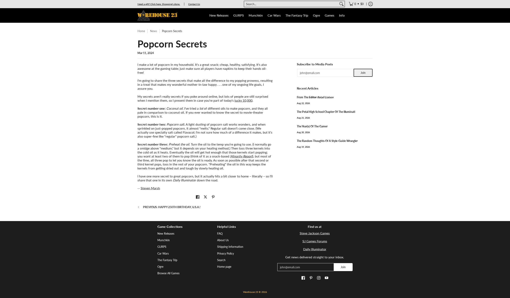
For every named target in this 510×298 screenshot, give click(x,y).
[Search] (341, 4)
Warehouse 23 (250, 291)
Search (221, 260)
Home (141, 31)
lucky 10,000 (243, 100)
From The (315, 97)
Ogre (160, 266)
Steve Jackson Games (315, 233)
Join (363, 72)
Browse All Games (168, 273)
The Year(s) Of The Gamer (312, 126)
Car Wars (163, 253)
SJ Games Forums (314, 241)
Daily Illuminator (314, 249)
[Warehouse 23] (157, 15)
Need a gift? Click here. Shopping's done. (158, 4)
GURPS (161, 246)
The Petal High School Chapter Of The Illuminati (326, 111)
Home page (224, 266)
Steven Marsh (150, 188)
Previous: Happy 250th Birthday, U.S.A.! (171, 207)
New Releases (165, 233)
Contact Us (194, 4)
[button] (197, 197)
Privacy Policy (225, 253)
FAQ (220, 233)
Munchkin (163, 240)
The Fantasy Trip (167, 260)
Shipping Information (230, 246)
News (153, 31)
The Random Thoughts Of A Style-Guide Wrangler (327, 141)
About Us (223, 240)
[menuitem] (356, 4)
